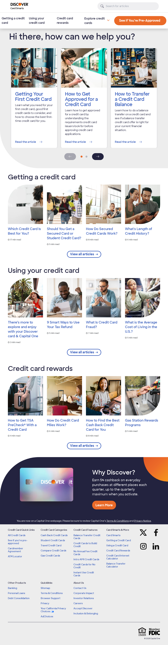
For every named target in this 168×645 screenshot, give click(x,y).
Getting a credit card (13, 20)
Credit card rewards (65, 20)
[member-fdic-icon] (154, 631)
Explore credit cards (94, 21)
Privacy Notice (142, 520)
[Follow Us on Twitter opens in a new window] (143, 532)
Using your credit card (37, 20)
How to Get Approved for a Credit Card (81, 99)
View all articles (82, 254)
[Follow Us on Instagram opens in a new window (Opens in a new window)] (143, 546)
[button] (82, 157)
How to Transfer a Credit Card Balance (132, 99)
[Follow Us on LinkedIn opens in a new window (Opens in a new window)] (156, 546)
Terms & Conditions (117, 520)
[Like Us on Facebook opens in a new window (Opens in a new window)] (156, 532)
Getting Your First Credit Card (33, 96)
